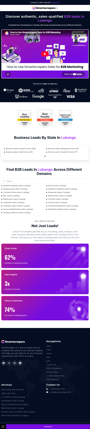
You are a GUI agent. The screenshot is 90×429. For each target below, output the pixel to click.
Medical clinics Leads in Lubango (60, 196)
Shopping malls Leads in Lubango (15, 189)
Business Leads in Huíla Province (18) (19, 152)
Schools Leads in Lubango (57, 202)
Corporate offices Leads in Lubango (16, 192)
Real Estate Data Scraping (12, 389)
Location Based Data (55, 376)
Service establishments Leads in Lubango (18, 209)
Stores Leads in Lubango (57, 185)
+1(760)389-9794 (57, 389)
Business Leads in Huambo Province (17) (63, 152)
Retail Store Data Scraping (12, 408)
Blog (48, 357)
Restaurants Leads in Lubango (59, 192)
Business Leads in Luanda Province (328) (21, 149)
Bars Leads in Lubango (11, 196)
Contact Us (55, 2)
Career (49, 353)
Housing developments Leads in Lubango (63, 206)
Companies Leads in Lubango (14, 202)
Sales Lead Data (8, 393)
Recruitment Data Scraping (12, 401)
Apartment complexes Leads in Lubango (62, 189)
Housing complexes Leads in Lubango (17, 212)
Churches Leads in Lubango (58, 199)
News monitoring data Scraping (14, 404)
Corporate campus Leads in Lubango (16, 206)
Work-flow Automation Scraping (14, 415)
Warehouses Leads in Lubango (14, 199)
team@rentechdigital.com (60, 392)
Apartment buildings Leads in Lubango (17, 185)
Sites (48, 361)
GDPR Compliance (54, 368)
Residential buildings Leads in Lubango (62, 209)
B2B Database (52, 379)
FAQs (48, 350)
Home (48, 346)
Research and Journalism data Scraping (18, 412)
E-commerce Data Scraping (13, 397)
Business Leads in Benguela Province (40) (63, 149)
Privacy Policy (52, 372)
